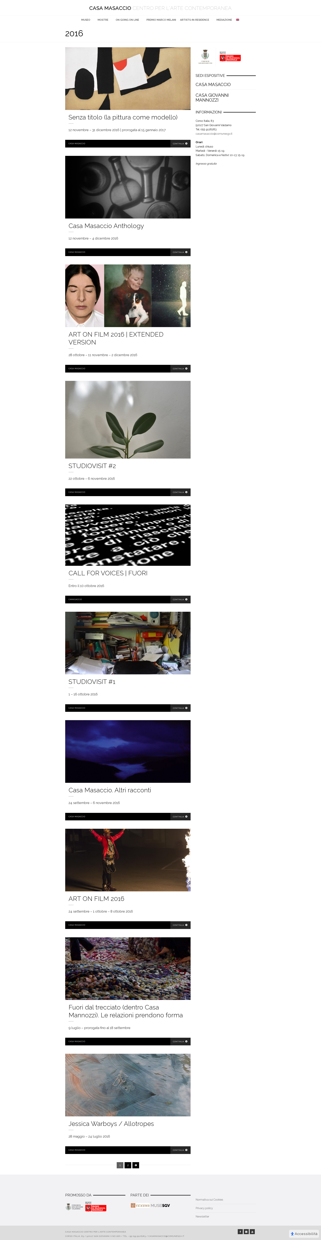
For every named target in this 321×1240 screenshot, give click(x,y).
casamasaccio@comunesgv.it (214, 133)
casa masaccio (77, 143)
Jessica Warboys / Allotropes (111, 1123)
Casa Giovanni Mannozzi (212, 97)
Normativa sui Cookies (209, 1199)
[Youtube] (252, 1231)
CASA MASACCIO (213, 84)
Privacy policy (204, 1208)
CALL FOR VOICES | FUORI (108, 573)
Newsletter (202, 1216)
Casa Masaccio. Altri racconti (110, 790)
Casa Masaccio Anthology (106, 226)
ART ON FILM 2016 (96, 898)
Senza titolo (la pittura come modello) (123, 117)
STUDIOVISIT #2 (92, 466)
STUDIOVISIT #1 (92, 681)
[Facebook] (240, 1231)
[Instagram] (246, 1231)
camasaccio (75, 599)
